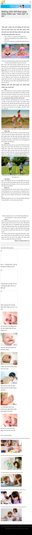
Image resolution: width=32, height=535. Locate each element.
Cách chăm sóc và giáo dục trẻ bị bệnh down (15, 36)
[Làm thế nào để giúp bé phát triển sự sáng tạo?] (16, 463)
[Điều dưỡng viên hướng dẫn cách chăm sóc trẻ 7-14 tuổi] (9, 296)
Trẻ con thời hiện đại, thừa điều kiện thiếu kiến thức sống (16, 42)
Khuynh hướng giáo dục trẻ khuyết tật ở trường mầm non (15, 39)
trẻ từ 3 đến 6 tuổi (20, 154)
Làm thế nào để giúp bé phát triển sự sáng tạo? (12, 455)
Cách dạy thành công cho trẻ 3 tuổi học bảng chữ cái (13, 489)
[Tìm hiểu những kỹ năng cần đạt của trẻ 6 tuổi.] (16, 480)
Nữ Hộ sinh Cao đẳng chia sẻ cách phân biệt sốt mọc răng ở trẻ (8, 328)
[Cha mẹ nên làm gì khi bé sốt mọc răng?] (9, 339)
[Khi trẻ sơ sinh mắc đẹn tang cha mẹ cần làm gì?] (9, 420)
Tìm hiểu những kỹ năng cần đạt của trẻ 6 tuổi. (12, 472)
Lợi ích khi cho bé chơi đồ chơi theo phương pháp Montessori (15, 438)
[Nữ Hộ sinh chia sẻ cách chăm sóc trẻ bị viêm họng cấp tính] (9, 377)
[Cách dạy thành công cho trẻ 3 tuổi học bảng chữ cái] (16, 497)
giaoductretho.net (24, 240)
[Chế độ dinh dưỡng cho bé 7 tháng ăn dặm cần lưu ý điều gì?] (9, 275)
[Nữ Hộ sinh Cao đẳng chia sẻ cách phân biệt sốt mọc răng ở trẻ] (9, 318)
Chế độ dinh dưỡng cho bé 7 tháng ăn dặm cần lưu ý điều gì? (9, 286)
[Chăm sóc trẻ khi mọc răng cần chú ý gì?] (9, 358)
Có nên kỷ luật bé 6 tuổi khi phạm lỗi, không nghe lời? (13, 506)
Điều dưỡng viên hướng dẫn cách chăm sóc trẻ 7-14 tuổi (9, 307)
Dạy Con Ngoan (6, 435)
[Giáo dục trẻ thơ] (4, 1)
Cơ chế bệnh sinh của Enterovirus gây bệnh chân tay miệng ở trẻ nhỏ (9, 409)
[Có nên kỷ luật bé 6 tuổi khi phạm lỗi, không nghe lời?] (16, 514)
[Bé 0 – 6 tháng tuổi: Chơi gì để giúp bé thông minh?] (9, 256)
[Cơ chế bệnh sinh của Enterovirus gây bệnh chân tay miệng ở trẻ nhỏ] (9, 398)
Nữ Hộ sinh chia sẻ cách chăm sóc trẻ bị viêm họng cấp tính (8, 388)
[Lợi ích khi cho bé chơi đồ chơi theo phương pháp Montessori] (16, 446)
